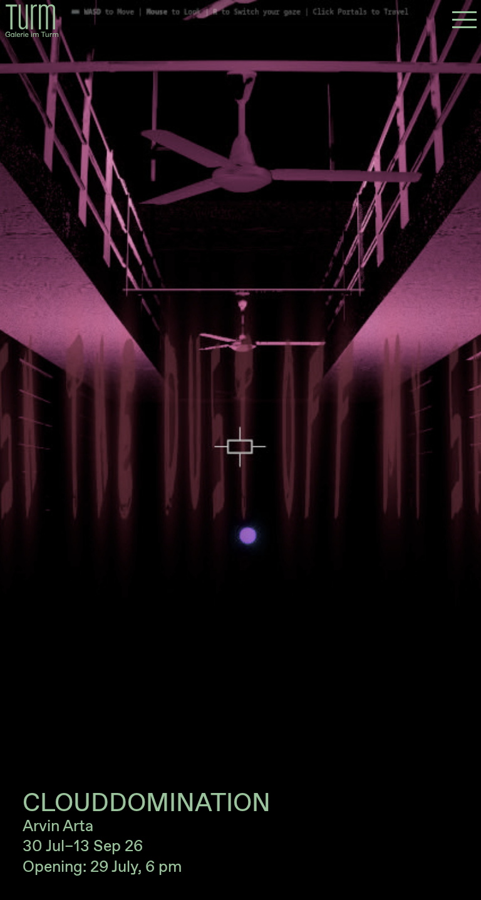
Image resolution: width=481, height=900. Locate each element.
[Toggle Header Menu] (464, 20)
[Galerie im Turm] (31, 20)
